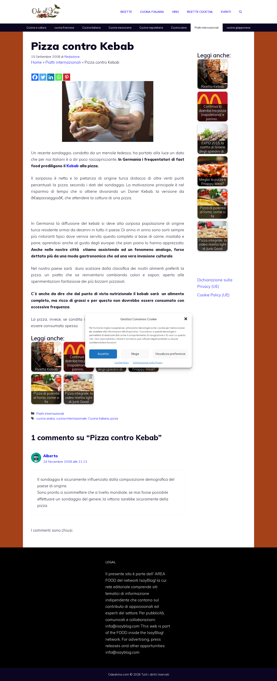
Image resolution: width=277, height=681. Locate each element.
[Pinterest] (66, 77)
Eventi (226, 12)
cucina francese (64, 27)
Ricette (126, 12)
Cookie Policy (121, 362)
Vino (175, 12)
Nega (135, 354)
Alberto (50, 455)
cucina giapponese (238, 27)
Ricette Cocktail (200, 12)
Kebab (73, 165)
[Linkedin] (50, 77)
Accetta (103, 354)
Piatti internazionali (207, 27)
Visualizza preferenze (170, 354)
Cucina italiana (152, 12)
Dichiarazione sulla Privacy (148, 362)
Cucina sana (179, 27)
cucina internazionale (71, 418)
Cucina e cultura (36, 27)
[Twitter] (42, 77)
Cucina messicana (120, 27)
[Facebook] (35, 77)
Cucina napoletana (151, 27)
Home (36, 62)
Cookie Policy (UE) (213, 294)
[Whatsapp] (58, 77)
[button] (186, 319)
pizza (114, 418)
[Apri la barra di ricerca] (240, 12)
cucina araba (45, 418)
